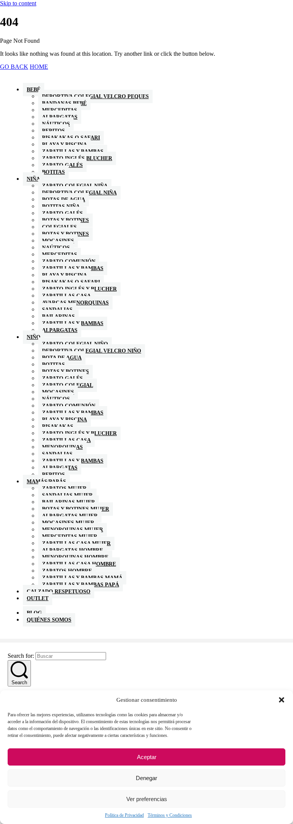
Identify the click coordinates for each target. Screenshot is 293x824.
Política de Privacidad (124, 815)
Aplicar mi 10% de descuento (146, 465)
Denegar (146, 778)
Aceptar (146, 757)
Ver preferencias (146, 799)
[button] (281, 700)
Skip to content (18, 3)
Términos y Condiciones (170, 815)
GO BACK (14, 66)
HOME (39, 66)
